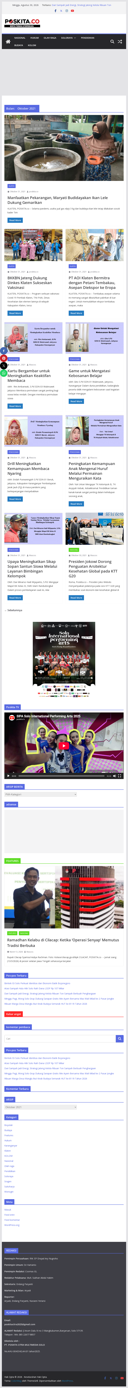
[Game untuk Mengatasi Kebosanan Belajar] (95, 338)
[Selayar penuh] (119, 775)
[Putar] (8, 775)
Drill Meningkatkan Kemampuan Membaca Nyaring (28, 468)
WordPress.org (11, 1225)
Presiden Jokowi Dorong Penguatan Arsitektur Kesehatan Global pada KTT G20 (93, 569)
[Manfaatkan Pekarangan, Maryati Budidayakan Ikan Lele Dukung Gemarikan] (63, 148)
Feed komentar (12, 1219)
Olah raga (50, 37)
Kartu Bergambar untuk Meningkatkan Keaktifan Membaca (29, 375)
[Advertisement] (64, 72)
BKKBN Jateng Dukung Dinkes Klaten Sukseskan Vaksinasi (29, 282)
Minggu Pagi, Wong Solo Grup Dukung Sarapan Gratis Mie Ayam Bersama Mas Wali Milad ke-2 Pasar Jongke (59, 998)
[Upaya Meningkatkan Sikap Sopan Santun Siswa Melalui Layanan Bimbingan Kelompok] (33, 529)
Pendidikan (87, 37)
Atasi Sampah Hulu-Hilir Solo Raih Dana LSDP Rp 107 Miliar (34, 988)
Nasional (19, 37)
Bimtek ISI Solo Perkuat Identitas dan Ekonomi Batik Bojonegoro (37, 983)
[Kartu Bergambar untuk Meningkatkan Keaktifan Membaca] (33, 338)
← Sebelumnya (13, 610)
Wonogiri (8, 1191)
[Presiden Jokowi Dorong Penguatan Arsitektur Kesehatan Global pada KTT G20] (95, 529)
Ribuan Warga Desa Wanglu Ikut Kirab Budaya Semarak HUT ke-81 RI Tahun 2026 (45, 1003)
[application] (63, 745)
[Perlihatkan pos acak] (120, 41)
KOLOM (32, 45)
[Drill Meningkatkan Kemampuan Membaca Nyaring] (33, 431)
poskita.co (33, 191)
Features (12, 933)
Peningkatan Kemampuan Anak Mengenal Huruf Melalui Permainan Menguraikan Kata (92, 471)
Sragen (7, 1181)
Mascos (32, 364)
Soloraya (67, 37)
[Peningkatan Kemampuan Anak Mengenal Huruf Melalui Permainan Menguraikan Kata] (95, 431)
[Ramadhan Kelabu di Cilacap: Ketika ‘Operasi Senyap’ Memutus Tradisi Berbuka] (63, 897)
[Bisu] (114, 775)
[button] (74, 38)
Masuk (7, 1209)
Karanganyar (10, 1145)
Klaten (11, 186)
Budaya (18, 45)
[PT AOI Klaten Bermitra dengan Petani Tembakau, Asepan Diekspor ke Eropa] (95, 245)
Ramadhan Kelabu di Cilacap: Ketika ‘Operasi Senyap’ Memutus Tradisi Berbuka (63, 942)
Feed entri (9, 1214)
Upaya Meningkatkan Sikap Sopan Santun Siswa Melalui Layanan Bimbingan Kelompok (32, 569)
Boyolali (8, 1125)
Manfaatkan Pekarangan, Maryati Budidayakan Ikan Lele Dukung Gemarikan (57, 200)
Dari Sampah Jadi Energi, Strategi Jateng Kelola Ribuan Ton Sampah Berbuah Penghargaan (81, 7)
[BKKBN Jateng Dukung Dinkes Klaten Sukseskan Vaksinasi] (33, 245)
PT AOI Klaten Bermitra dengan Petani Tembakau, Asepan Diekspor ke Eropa (92, 282)
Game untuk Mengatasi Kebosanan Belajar (89, 373)
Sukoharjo (9, 1186)
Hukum (34, 37)
